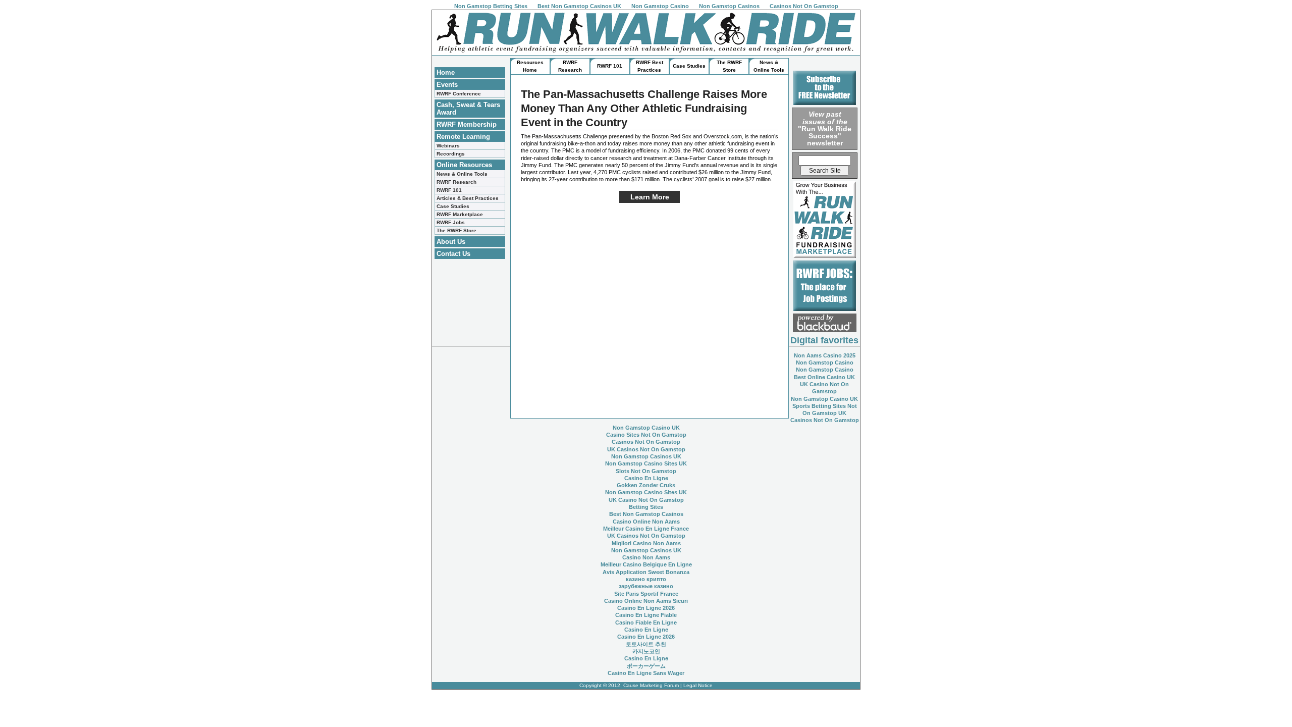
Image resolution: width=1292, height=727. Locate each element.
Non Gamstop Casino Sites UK (646, 463)
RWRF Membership (467, 124)
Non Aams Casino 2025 (824, 355)
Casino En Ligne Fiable (646, 615)
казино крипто (646, 579)
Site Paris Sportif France (646, 594)
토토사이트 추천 (646, 644)
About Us (451, 241)
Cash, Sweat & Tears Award (468, 108)
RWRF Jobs (451, 222)
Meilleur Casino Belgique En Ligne (646, 564)
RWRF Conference (459, 93)
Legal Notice (698, 685)
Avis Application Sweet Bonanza (646, 572)
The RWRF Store (456, 230)
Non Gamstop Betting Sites (490, 6)
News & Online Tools (462, 174)
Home (446, 72)
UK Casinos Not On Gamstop (646, 449)
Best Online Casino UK (824, 377)
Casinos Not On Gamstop (804, 6)
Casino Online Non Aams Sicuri (646, 601)
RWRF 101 (449, 190)
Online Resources (464, 165)
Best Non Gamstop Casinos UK (579, 6)
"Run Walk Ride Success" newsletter (824, 128)
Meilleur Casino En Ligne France (646, 529)
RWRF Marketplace (460, 214)
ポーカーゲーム (646, 666)
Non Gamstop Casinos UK (646, 456)
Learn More (649, 197)
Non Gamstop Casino (660, 6)
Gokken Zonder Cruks (646, 485)
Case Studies (453, 206)
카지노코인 (646, 651)
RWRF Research (456, 182)
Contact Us (453, 253)
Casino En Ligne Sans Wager (646, 673)
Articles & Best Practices (468, 198)
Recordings (451, 154)
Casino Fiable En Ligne (646, 622)
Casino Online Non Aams (646, 521)
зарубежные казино (646, 586)
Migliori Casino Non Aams (646, 543)
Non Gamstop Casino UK (824, 399)
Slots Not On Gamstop (646, 471)
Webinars (448, 145)
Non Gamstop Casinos (729, 6)
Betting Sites (646, 507)
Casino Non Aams (646, 557)
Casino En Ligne (646, 478)
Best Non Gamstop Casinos (646, 514)
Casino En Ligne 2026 (646, 608)
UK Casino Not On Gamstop (646, 500)
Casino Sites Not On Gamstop (646, 435)
